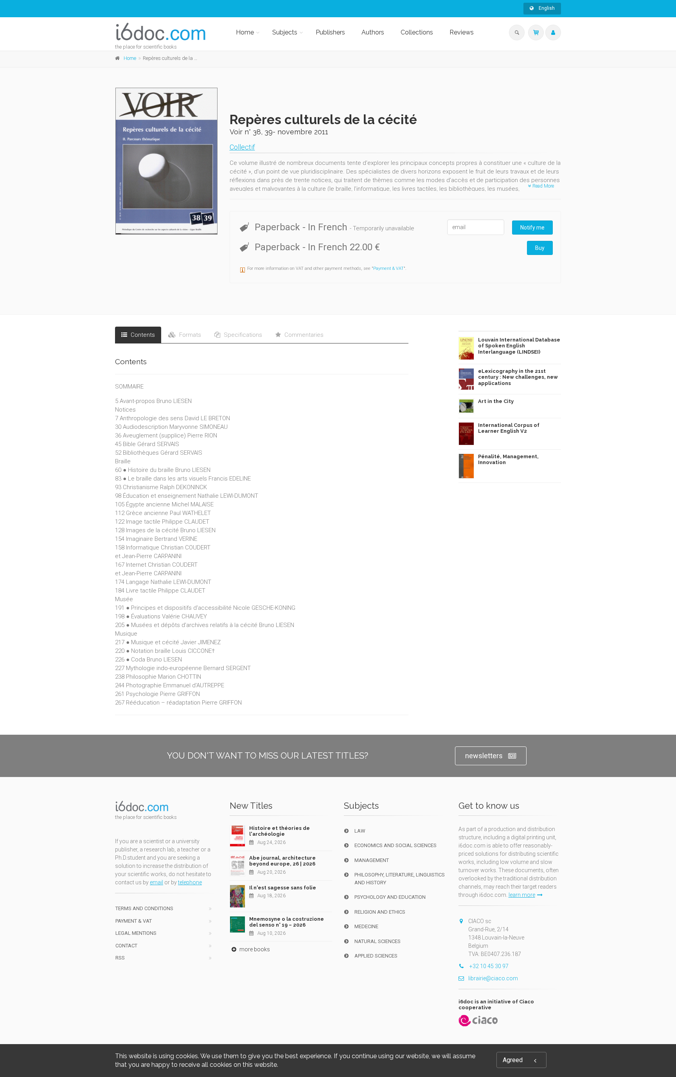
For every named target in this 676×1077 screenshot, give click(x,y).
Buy (540, 248)
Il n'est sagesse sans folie (282, 888)
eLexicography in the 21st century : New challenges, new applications (518, 377)
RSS (120, 958)
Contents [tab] (142, 334)
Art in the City (496, 401)
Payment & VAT (388, 268)
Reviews (461, 32)
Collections (417, 32)
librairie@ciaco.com (493, 978)
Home (245, 32)
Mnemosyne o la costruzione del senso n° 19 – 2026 (286, 922)
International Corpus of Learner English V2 (508, 428)
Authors (372, 32)
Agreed (513, 1060)
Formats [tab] (189, 334)
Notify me (532, 227)
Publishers (330, 32)
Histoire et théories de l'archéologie (279, 831)
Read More (542, 186)
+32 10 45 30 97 (488, 966)
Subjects (284, 32)
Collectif (242, 147)
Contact (126, 946)
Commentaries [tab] (303, 334)
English (546, 8)
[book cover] (167, 161)
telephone (190, 882)
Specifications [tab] (242, 334)
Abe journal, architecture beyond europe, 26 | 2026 (282, 861)
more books (254, 949)
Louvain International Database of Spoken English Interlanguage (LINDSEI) (519, 346)
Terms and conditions (144, 908)
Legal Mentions (135, 933)
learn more (522, 895)
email (156, 882)
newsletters (484, 756)
